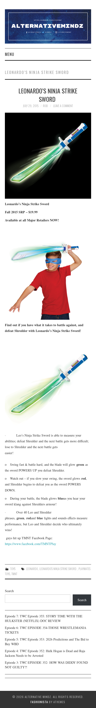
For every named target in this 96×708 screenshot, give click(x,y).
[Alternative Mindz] (48, 26)
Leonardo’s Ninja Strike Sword (47, 94)
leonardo (32, 569)
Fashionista (39, 702)
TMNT (14, 574)
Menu (9, 54)
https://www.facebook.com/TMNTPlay (30, 544)
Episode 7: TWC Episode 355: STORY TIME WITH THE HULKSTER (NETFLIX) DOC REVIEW (43, 618)
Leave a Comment (63, 106)
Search (9, 591)
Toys (12, 569)
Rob (45, 106)
